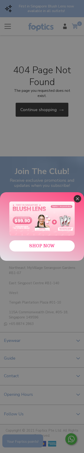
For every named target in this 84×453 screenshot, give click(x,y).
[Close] (77, 198)
